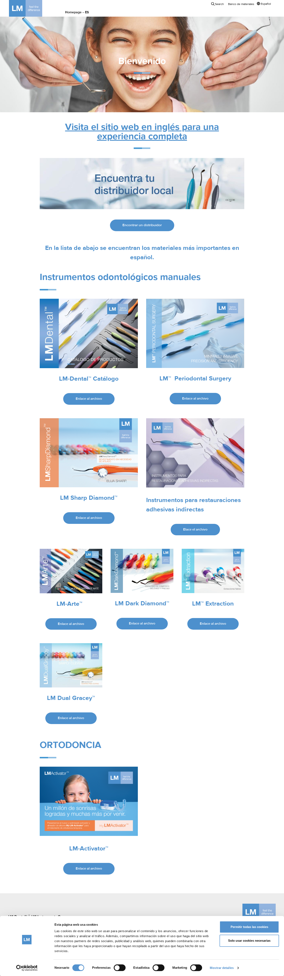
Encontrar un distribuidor (142, 225)
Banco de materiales (241, 4)
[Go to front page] (32, 8)
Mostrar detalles (222, 968)
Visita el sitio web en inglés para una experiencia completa (142, 132)
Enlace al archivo (89, 399)
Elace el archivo (195, 529)
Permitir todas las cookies (249, 927)
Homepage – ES (77, 12)
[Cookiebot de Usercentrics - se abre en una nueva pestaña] (27, 968)
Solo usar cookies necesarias (249, 940)
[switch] (120, 967)
